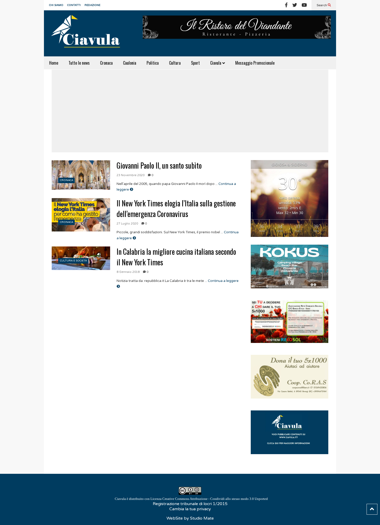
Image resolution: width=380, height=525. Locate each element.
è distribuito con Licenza (191, 499)
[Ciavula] (88, 33)
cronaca (66, 180)
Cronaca (106, 63)
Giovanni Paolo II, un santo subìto (159, 165)
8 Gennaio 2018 (128, 272)
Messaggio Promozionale (255, 63)
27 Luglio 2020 (127, 223)
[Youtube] (304, 5)
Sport (195, 63)
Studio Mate (202, 518)
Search (322, 5)
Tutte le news (79, 63)
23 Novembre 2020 (131, 175)
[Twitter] (294, 5)
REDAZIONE (92, 5)
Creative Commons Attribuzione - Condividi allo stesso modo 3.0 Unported (215, 499)
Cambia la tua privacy (190, 509)
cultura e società (73, 260)
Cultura (175, 63)
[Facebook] (286, 5)
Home (53, 63)
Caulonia (129, 63)
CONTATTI (74, 5)
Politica (153, 63)
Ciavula (216, 63)
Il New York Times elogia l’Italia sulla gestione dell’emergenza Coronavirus (176, 208)
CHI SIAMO (56, 5)
